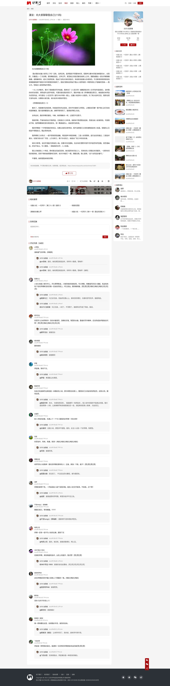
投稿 (140, 3)
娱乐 (83, 3)
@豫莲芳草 (43, 403)
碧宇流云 (37, 315)
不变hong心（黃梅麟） (41, 504)
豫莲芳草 (37, 386)
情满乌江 (37, 279)
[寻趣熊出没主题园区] (120, 121)
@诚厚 (42, 496)
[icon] (123, 677)
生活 (60, 3)
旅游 (71, 3)
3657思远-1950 (39, 550)
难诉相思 (37, 340)
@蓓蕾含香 (43, 474)
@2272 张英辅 (45, 307)
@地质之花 (43, 542)
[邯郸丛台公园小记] (120, 158)
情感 (66, 3)
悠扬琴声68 (38, 573)
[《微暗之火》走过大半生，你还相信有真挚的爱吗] (120, 103)
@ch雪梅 (43, 262)
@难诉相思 (43, 355)
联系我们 (47, 674)
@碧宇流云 (43, 332)
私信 (133, 44)
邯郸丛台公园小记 (131, 155)
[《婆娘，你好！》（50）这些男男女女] (120, 149)
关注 (125, 44)
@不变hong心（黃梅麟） (48, 519)
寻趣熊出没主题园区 (132, 119)
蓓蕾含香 (37, 459)
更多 (97, 3)
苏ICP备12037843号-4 (43, 680)
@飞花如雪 (43, 655)
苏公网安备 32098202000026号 (88, 680)
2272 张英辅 (33, 19)
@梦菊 (42, 378)
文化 (54, 3)
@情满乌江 (43, 298)
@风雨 (42, 451)
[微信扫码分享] (90, 181)
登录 (129, 3)
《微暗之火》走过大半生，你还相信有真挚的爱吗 (133, 102)
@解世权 (43, 610)
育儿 (77, 3)
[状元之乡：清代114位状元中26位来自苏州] (120, 167)
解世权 (36, 595)
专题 (89, 3)
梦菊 (35, 363)
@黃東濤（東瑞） (45, 633)
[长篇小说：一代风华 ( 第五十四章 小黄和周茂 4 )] (120, 176)
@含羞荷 (43, 428)
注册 (134, 3)
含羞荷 (36, 414)
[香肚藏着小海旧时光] (120, 112)
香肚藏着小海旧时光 (132, 110)
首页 (48, 3)
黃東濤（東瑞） (39, 618)
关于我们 (39, 674)
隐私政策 (55, 674)
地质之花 (37, 527)
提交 (105, 237)
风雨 (35, 436)
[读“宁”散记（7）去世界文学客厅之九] (120, 139)
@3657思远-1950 (46, 564)
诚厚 (35, 482)
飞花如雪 (37, 641)
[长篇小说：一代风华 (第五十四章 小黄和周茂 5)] (120, 130)
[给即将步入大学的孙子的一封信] (120, 93)
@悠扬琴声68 (44, 587)
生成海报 (85, 181)
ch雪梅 (36, 247)
